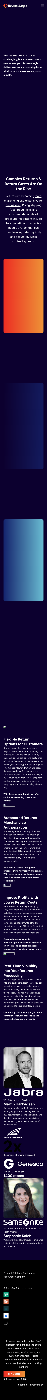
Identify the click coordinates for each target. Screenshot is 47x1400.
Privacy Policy (36, 1384)
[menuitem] (8, 1273)
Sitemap (22, 1384)
